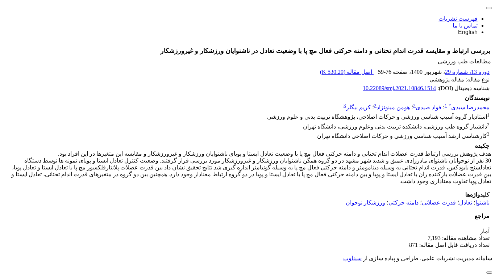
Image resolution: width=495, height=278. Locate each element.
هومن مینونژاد (393, 107)
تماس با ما (465, 25)
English (468, 32)
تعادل (465, 202)
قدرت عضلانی (439, 202)
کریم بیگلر (358, 107)
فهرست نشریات (458, 19)
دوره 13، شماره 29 (467, 72)
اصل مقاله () (347, 72)
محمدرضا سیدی (469, 107)
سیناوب (352, 258)
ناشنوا (482, 202)
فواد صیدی (428, 107)
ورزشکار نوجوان (365, 202)
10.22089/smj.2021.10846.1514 (399, 88)
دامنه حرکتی (403, 202)
